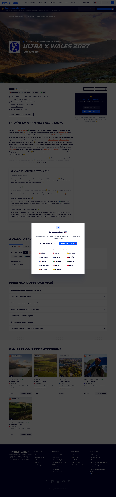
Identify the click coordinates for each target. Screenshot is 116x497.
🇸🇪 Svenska (57, 269)
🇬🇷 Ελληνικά (43, 257)
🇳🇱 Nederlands (44, 265)
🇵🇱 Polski (70, 265)
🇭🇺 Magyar (70, 261)
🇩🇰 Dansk (56, 253)
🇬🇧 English (56, 257)
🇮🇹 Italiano (57, 261)
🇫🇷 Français (43, 261)
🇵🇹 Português (43, 269)
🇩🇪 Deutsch (71, 253)
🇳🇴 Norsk (56, 265)
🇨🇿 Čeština (42, 253)
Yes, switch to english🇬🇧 (68, 243)
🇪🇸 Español (70, 257)
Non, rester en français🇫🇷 (48, 243)
